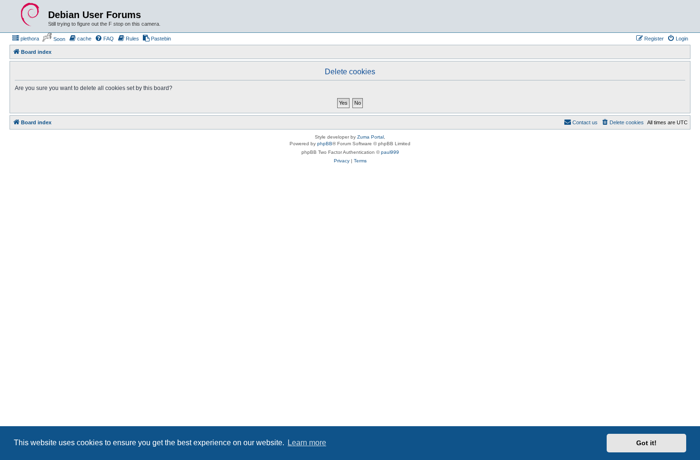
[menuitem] (25, 38)
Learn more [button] (307, 443)
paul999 (390, 152)
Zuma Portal (370, 137)
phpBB (324, 143)
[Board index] (30, 14)
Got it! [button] (646, 443)
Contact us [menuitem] (585, 122)
